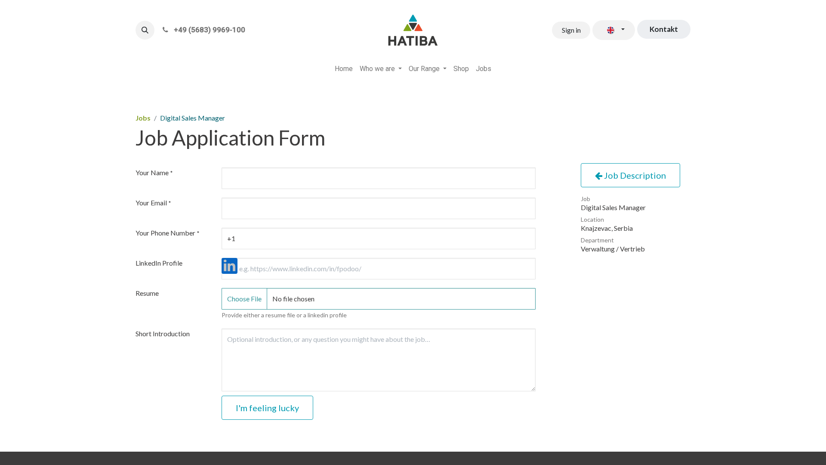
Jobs (143, 118)
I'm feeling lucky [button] (267, 408)
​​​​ (664, 29)
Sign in (571, 30)
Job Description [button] (634, 175)
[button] (145, 30)
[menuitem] (343, 69)
